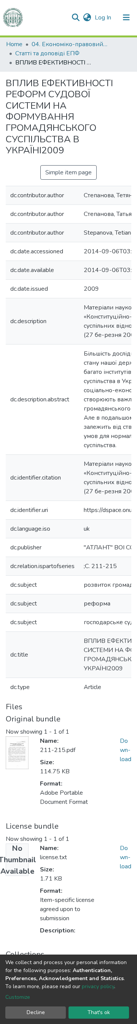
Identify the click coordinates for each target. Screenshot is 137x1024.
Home (14, 44)
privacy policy (98, 986)
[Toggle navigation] (126, 17)
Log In (104, 17)
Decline (36, 1012)
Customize (17, 997)
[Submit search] (75, 18)
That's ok (99, 1012)
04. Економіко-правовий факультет (70, 44)
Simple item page (68, 172)
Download (125, 750)
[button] (87, 17)
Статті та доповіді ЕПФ (47, 53)
